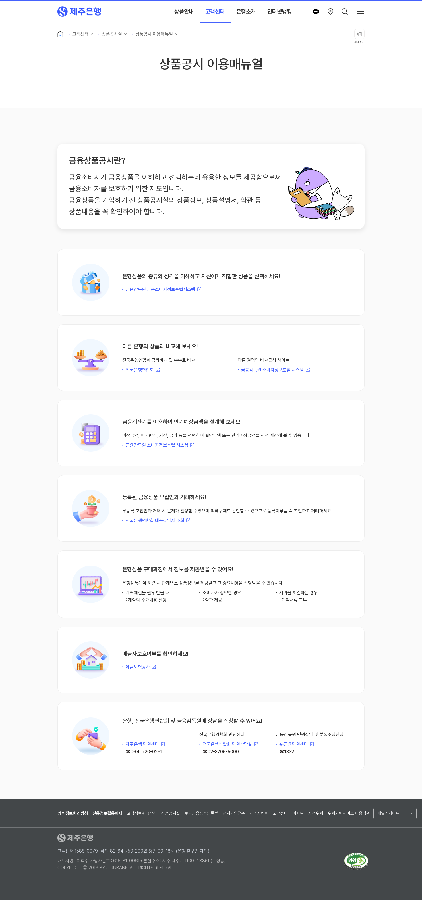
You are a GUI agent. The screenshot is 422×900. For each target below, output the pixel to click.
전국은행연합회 (140, 370)
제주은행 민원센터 (142, 744)
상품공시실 (112, 34)
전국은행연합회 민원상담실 (227, 744)
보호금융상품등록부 (201, 813)
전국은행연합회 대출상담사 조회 (155, 520)
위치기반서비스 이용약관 (349, 813)
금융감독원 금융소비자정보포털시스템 (160, 289)
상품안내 (184, 11)
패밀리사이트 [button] (388, 813)
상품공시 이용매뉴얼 (154, 34)
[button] (344, 11)
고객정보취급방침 (142, 813)
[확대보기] (359, 34)
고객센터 (215, 11)
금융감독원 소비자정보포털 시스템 (272, 370)
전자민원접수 (234, 813)
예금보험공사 (138, 667)
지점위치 (315, 813)
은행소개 (246, 11)
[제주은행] (79, 11)
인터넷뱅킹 (279, 11)
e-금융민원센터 (293, 744)
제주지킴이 (259, 813)
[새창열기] (330, 11)
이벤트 (298, 813)
